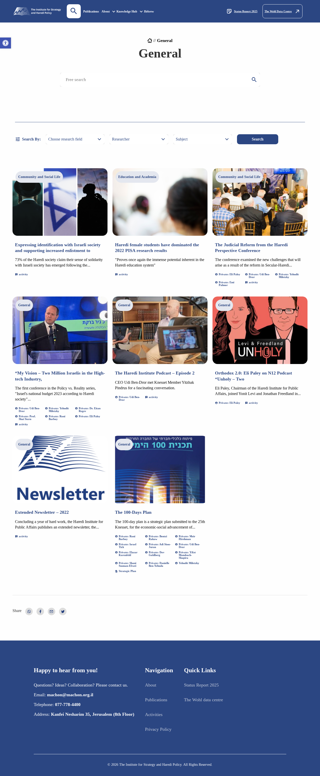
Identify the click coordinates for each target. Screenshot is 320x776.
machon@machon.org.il (70, 694)
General (24, 305)
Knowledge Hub (126, 11)
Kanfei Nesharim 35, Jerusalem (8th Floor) (92, 714)
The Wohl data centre (203, 699)
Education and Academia (137, 177)
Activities (153, 714)
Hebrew (149, 11)
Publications (91, 11)
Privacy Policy (158, 729)
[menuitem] (91, 11)
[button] (5, 43)
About (106, 11)
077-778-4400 (67, 704)
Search (258, 139)
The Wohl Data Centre (278, 11)
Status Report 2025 (246, 11)
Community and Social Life (39, 177)
